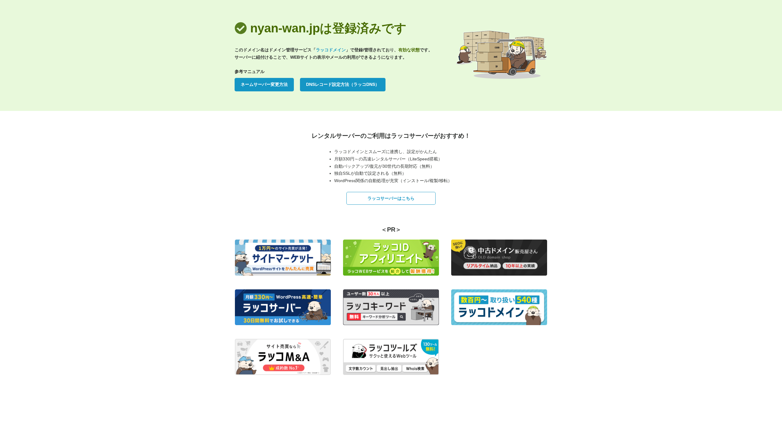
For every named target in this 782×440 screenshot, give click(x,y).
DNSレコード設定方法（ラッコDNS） (342, 84)
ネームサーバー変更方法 (264, 84)
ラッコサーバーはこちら (391, 198)
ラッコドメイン (331, 49)
